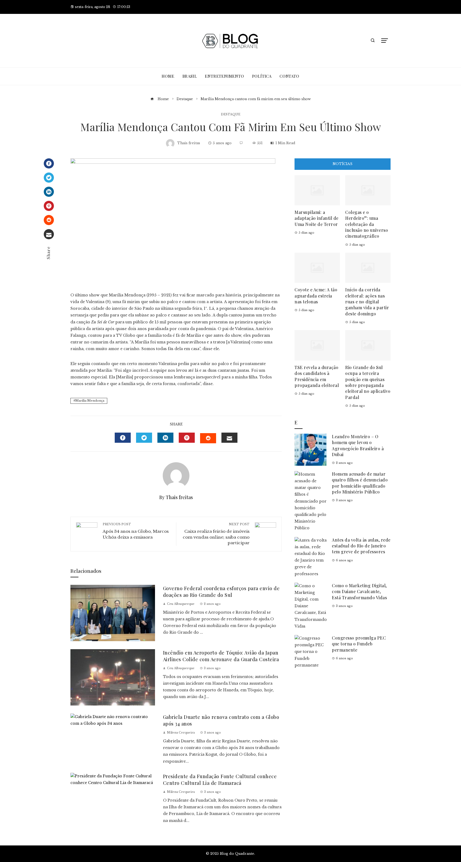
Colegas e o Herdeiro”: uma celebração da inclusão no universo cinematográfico (366, 224)
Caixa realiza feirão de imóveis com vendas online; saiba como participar (216, 534)
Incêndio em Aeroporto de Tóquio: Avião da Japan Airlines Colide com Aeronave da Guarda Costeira (221, 656)
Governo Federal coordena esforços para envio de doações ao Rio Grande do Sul (221, 591)
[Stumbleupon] (49, 220)
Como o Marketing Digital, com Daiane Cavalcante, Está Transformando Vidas (359, 591)
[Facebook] (49, 163)
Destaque (230, 114)
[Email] (49, 234)
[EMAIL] (229, 438)
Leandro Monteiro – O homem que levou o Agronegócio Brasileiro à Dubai (358, 445)
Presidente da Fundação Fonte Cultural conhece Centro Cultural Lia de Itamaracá (220, 779)
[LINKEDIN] (165, 438)
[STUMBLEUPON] (208, 438)
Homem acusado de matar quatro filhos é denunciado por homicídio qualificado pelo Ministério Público (360, 483)
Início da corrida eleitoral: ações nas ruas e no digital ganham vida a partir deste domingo (367, 301)
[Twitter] (49, 178)
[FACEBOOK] (123, 438)
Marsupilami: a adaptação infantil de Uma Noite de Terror (317, 218)
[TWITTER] (144, 438)
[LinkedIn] (49, 192)
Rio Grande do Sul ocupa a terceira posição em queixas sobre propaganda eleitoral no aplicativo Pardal (368, 382)
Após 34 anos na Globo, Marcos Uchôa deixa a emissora (136, 531)
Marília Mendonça (89, 400)
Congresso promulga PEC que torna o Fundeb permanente (359, 644)
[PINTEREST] (187, 438)
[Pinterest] (49, 206)
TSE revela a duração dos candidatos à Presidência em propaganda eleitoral (317, 376)
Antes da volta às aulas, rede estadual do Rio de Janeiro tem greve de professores (361, 546)
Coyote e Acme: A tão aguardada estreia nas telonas (316, 295)
